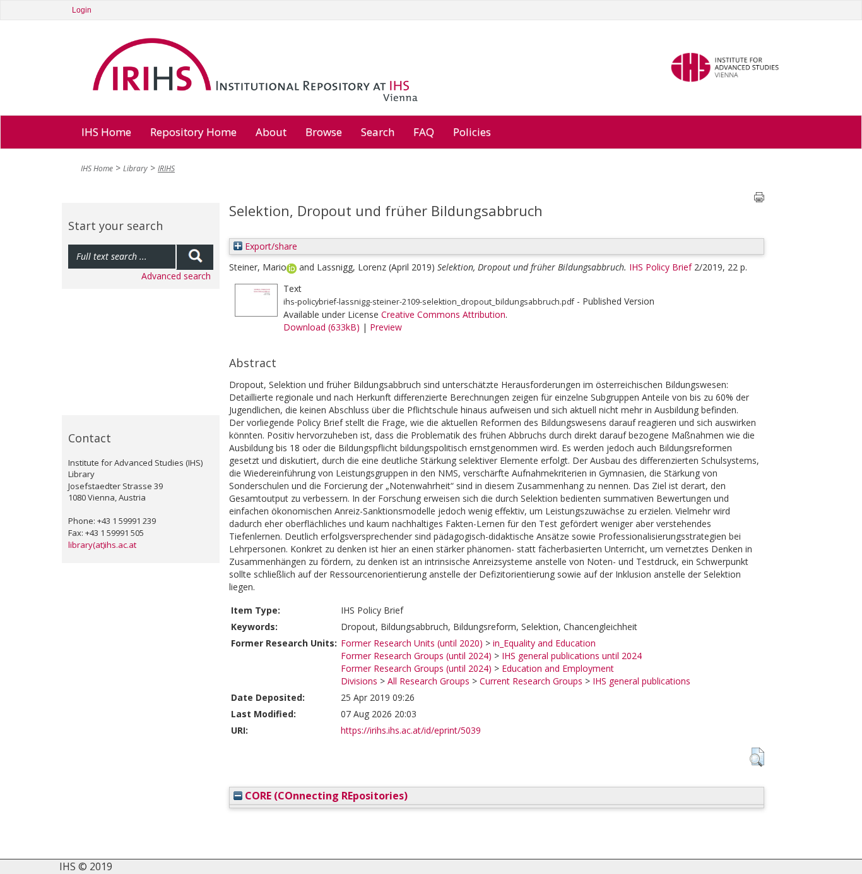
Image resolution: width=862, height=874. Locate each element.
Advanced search (176, 276)
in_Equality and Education (544, 643)
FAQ (423, 131)
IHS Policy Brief (660, 267)
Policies (472, 131)
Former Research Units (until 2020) (412, 643)
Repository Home (193, 131)
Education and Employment (558, 668)
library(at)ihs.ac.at (102, 544)
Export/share (269, 246)
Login (82, 10)
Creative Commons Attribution (443, 314)
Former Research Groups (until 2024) (416, 656)
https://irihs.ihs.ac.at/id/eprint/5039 (411, 730)
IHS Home (106, 131)
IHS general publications (641, 681)
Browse (323, 131)
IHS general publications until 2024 (572, 656)
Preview (386, 327)
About (271, 131)
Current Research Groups (531, 681)
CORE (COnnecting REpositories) (325, 796)
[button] (757, 757)
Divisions (359, 681)
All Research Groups (428, 681)
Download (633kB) (321, 327)
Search (377, 131)
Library (135, 168)
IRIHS (166, 168)
